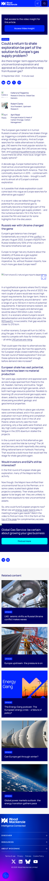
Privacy (20, 856)
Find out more (24, 541)
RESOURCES (8, 842)
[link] (24, 822)
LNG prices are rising (22, 339)
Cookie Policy (38, 856)
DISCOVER (7, 835)
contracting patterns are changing (28, 151)
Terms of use (10, 856)
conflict (38, 236)
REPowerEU (7, 321)
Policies (28, 856)
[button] (38, 3)
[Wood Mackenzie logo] (9, 4)
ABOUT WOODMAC (11, 848)
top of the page (9, 519)
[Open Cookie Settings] (6, 875)
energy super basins (25, 509)
